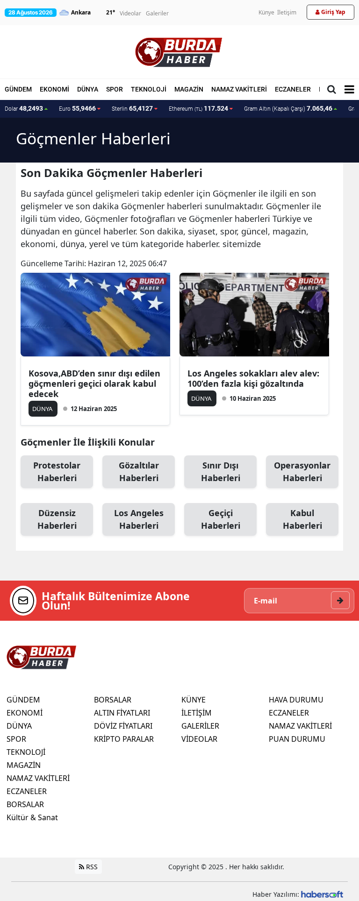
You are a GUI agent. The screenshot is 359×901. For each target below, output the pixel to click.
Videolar (130, 13)
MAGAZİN (188, 89)
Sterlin (132, 108)
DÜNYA (87, 89)
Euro (77, 108)
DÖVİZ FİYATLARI (123, 726)
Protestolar (56, 471)
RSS (91, 866)
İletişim (286, 12)
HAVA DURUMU (296, 700)
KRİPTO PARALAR (124, 739)
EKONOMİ (54, 89)
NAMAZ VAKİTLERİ (239, 89)
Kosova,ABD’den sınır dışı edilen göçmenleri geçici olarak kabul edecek (94, 383)
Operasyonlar (302, 471)
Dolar (24, 108)
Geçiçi (220, 519)
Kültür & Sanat (32, 817)
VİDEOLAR (199, 739)
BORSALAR (25, 804)
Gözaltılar (139, 471)
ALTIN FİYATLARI (122, 713)
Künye (266, 12)
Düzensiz (57, 519)
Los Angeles (139, 519)
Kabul (302, 519)
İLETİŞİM (196, 713)
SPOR (114, 89)
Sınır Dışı (220, 471)
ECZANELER (293, 89)
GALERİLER (200, 726)
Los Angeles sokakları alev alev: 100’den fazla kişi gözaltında (253, 378)
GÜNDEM (18, 89)
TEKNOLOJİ (148, 89)
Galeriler (157, 13)
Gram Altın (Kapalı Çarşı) (288, 108)
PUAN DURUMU (297, 739)
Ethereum (198, 108)
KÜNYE (193, 700)
